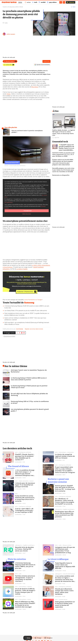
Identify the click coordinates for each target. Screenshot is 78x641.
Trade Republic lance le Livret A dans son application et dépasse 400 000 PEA (65, 565)
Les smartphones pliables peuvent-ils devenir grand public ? (30, 410)
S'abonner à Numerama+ (25, 292)
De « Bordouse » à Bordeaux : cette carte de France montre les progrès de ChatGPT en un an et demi (64, 501)
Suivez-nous (46, 61)
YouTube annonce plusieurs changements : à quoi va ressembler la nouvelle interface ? (25, 578)
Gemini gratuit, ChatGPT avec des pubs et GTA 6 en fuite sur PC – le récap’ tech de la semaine (65, 488)
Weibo (9, 94)
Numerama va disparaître (60, 175)
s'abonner (71, 2)
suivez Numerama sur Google (33, 300)
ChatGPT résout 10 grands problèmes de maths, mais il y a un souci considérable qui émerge (66, 147)
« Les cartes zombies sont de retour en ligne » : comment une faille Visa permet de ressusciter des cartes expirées (64, 578)
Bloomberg (34, 87)
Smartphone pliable (9, 336)
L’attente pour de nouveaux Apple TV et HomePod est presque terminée (25, 485)
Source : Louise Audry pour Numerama (15, 165)
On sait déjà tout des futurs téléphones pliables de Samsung (29, 394)
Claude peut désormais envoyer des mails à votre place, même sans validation (64, 591)
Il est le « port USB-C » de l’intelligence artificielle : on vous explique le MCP (24, 510)
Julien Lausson (11, 34)
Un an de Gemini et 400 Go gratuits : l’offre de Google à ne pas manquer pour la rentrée (25, 591)
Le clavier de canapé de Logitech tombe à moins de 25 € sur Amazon (65, 456)
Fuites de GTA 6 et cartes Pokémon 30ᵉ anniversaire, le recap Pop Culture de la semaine (25, 498)
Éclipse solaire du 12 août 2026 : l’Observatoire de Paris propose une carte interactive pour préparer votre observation (63, 162)
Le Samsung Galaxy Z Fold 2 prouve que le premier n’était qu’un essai (29, 386)
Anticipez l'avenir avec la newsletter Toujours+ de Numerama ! (29, 371)
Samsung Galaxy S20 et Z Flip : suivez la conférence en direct (30, 402)
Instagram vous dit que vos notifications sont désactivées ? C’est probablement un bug (65, 549)
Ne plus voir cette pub (9, 57)
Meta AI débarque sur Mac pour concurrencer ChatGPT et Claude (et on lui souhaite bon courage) (25, 604)
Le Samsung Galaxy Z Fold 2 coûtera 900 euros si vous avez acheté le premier (29, 379)
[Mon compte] (60, 2)
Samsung (29, 302)
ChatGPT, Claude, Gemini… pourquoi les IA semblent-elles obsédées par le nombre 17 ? (24, 457)
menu (20, 2)
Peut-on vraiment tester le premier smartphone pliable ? (27, 131)
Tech (74, 7)
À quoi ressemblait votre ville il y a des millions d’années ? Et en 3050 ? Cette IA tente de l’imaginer (65, 469)
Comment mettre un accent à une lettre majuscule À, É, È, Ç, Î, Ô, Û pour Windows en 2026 (63, 154)
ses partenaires (9, 202)
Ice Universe (19, 329)
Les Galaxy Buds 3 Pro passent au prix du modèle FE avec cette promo (25, 310)
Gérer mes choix (26, 214)
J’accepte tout (27, 211)
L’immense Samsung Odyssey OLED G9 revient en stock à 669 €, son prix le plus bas (25, 565)
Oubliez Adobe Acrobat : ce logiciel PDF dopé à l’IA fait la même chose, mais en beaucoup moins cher (63, 132)
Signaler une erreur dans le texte (34, 329)
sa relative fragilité (21, 269)
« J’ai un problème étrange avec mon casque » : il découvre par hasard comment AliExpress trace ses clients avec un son (24, 472)
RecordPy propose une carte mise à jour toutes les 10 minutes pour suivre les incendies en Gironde (63, 169)
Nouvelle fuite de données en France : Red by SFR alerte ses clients (24, 549)
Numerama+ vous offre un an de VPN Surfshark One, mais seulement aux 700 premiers (64, 514)
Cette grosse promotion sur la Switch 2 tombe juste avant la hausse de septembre (65, 604)
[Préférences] (64, 2)
